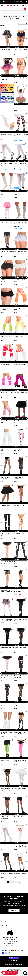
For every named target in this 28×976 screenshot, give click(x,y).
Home (3, 12)
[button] (2, 5)
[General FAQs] (20, 5)
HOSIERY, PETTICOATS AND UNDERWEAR (12, 12)
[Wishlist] (23, 5)
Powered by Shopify (19, 964)
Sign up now (13, 910)
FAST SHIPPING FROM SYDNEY (20, 1)
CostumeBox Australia (11, 964)
